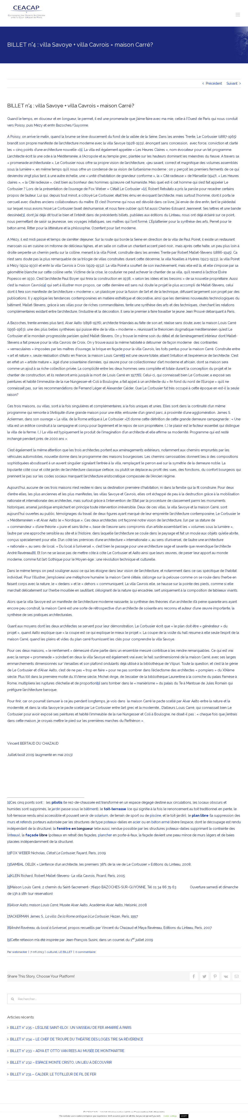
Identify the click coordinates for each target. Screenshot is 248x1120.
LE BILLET (65, 952)
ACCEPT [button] (184, 1116)
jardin (56, 809)
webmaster (19, 952)
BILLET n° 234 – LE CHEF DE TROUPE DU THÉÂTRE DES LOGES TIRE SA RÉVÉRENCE (76, 1039)
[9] (98, 683)
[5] (123, 355)
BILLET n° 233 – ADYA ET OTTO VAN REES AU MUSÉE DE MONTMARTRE (67, 1051)
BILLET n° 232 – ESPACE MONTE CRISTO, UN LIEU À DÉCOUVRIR (61, 1062)
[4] (44, 285)
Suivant (231, 83)
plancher (105, 835)
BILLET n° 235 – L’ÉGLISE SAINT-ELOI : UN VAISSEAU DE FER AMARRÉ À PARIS (70, 1028)
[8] (34, 553)
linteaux (13, 835)
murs (11, 822)
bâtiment (90, 809)
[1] (80, 150)
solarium (101, 815)
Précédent (214, 83)
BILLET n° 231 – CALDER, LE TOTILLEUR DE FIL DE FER (53, 1074)
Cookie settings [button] (170, 1116)
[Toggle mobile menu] (238, 14)
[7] (128, 419)
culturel (52, 952)
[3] (23, 215)
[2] (145, 189)
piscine (155, 815)
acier (136, 822)
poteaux (110, 822)
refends (26, 822)
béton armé (160, 822)
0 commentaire (85, 952)
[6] (139, 375)
